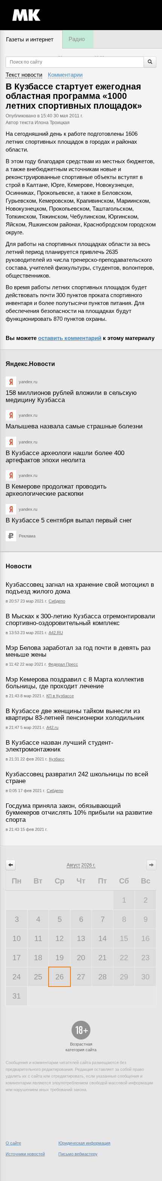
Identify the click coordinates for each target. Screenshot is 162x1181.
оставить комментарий (69, 338)
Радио (77, 39)
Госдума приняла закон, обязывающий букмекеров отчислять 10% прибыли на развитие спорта (79, 812)
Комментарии (65, 74)
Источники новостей (25, 1154)
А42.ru (52, 727)
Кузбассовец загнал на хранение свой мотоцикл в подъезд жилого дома (80, 588)
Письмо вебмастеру (78, 1154)
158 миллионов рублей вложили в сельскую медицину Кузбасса (71, 396)
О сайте (13, 1143)
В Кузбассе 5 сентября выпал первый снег (69, 520)
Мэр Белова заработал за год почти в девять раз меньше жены (78, 651)
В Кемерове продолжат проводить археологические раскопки (56, 490)
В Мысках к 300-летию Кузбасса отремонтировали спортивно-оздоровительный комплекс (80, 620)
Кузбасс (56, 759)
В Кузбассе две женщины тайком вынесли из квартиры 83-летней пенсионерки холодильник (75, 714)
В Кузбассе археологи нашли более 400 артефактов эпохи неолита (65, 456)
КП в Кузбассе (60, 696)
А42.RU (56, 632)
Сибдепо (57, 601)
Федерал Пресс (63, 664)
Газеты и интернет (29, 39)
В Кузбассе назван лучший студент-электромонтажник (59, 746)
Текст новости (24, 74)
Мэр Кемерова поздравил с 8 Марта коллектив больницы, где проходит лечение (75, 683)
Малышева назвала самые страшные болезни (74, 426)
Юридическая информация (84, 1143)
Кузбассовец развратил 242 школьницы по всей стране (77, 778)
